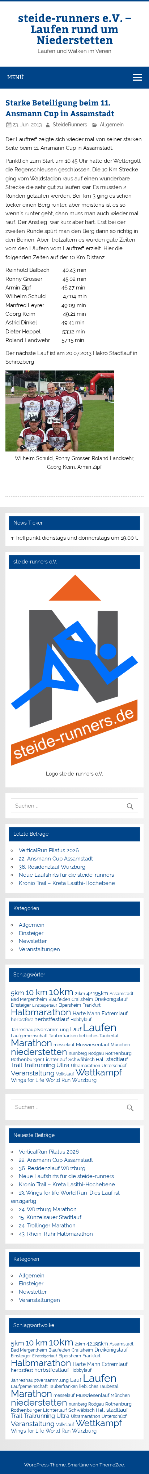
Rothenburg (118, 1053)
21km (80, 993)
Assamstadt (121, 993)
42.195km (97, 993)
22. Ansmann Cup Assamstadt (56, 858)
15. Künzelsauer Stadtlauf (50, 1217)
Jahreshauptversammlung (40, 1029)
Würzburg (84, 1080)
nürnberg (78, 1053)
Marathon (31, 1042)
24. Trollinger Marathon (47, 1225)
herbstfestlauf (51, 1019)
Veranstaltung (33, 1073)
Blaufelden (59, 999)
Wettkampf (99, 1072)
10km (61, 991)
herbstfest (22, 1019)
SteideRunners (70, 124)
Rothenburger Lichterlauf (39, 1059)
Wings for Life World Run (41, 1080)
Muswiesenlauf (92, 1044)
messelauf (64, 1044)
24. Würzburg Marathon (48, 1209)
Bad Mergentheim (29, 999)
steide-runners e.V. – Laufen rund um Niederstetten (74, 28)
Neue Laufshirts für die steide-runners (66, 875)
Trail (16, 1065)
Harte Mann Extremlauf (100, 1013)
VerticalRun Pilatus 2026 (49, 850)
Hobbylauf (81, 1019)
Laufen (99, 1027)
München (120, 1044)
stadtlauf (117, 1059)
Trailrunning (39, 1065)
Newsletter (33, 941)
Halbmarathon (41, 1012)
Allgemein (112, 124)
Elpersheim (70, 1005)
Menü (15, 77)
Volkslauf (65, 1074)
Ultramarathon (85, 1065)
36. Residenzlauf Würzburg (52, 867)
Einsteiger (31, 933)
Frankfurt (91, 1005)
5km (17, 993)
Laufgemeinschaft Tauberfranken (44, 1035)
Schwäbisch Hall (86, 1059)
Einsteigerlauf (44, 1005)
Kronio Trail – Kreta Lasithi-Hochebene (67, 883)
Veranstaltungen (39, 949)
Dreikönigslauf (111, 999)
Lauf (75, 1029)
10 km (36, 992)
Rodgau (96, 1053)
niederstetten (39, 1052)
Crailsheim (82, 999)
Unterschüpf (114, 1065)
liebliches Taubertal (98, 1035)
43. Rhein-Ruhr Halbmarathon (56, 1234)
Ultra (62, 1065)
